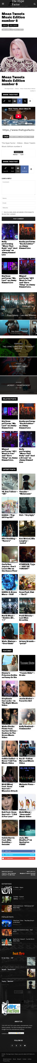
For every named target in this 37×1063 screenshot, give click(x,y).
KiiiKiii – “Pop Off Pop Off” (8, 516)
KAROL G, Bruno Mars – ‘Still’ (9, 593)
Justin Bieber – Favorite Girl (26, 699)
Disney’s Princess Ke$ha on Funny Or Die (9, 675)
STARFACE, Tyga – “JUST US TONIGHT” (27, 566)
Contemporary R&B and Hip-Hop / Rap (18, 333)
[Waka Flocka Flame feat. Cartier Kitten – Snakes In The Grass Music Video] (10, 716)
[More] (30, 101)
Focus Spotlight (22, 670)
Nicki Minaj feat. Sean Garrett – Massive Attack (10, 787)
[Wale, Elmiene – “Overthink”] (10, 631)
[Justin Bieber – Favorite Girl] (27, 689)
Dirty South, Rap (5, 724)
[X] (25, 101)
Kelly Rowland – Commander (26, 727)
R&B (20, 512)
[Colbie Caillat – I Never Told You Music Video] (10, 749)
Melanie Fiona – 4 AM (27, 785)
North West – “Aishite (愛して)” (8, 617)
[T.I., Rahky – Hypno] (7, 890)
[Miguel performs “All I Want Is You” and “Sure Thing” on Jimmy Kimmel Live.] (10, 439)
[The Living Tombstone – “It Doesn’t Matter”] (18, 347)
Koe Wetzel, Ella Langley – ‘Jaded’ (27, 540)
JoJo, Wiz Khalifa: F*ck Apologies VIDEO (25, 841)
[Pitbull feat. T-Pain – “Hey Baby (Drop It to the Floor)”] (7, 923)
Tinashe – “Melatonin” (25, 492)
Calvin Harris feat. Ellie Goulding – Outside (8, 841)
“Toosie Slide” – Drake (27, 674)
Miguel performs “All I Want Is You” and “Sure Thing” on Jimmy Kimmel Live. (10, 454)
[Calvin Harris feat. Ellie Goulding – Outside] (10, 828)
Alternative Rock (18, 343)
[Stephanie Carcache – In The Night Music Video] (10, 689)
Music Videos (5, 696)
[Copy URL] (4, 101)
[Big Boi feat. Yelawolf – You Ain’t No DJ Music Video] (7, 941)
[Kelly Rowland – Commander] (27, 716)
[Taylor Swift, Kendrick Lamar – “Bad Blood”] (7, 932)
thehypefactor (31, 34)
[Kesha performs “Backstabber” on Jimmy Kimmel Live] (27, 411)
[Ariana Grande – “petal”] (27, 631)
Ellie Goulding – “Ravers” (9, 539)
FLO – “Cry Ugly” (27, 515)
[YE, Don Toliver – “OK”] (10, 482)
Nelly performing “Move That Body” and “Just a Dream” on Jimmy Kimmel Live (27, 455)
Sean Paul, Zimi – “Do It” (26, 593)
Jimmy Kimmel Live (7, 29)
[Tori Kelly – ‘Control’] (7, 899)
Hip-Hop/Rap (4, 489)
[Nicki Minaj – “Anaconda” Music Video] (27, 802)
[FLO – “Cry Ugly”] (27, 505)
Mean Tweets (19, 29)
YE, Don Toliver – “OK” (10, 492)
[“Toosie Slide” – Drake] (27, 663)
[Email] (9, 101)
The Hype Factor (9, 88)
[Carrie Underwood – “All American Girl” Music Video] (7, 908)
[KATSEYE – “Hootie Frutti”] (31, 973)
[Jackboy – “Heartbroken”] (18, 385)
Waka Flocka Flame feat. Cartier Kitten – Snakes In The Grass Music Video (9, 731)
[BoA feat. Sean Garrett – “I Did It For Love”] (10, 802)
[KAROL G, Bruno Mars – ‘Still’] (10, 582)
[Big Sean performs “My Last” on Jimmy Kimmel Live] (10, 411)
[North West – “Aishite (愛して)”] (10, 606)
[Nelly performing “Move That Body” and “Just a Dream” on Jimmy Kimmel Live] (27, 439)
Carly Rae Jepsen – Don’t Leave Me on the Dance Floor (9, 567)
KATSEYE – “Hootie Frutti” (8, 969)
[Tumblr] (16, 1045)
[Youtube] (25, 1045)
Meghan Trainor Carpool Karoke (27, 874)
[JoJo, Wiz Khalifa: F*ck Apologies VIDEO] (27, 828)
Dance (20, 489)
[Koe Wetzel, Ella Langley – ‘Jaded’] (27, 529)
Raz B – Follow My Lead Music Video (26, 760)
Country (21, 536)
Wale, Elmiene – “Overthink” (9, 642)
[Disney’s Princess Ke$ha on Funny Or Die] (10, 663)
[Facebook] (19, 101)
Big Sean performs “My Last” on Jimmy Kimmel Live (9, 424)
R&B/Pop (16, 898)
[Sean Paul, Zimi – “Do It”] (27, 582)
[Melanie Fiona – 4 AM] (27, 774)
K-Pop (3, 512)
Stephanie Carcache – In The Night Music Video (10, 701)
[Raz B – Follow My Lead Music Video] (27, 749)
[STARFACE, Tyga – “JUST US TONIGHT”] (27, 554)
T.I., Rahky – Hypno (18, 887)
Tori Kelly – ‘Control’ (18, 896)
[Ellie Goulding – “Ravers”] (10, 529)
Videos (5, 25)
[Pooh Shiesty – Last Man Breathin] (27, 606)
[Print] (14, 101)
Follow (32, 854)
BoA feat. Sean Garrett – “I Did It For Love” (9, 814)
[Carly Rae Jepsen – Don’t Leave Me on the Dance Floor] (10, 554)
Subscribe (31, 858)
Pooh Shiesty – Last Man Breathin (26, 617)
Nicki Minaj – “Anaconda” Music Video (25, 814)
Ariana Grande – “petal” (27, 642)
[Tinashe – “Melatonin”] (27, 482)
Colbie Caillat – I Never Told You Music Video (10, 760)
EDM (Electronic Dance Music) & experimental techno (12, 983)
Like (33, 851)
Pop (3, 589)
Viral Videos (13, 25)
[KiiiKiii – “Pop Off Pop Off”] (10, 505)
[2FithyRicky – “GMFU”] (18, 366)
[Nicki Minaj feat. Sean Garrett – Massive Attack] (10, 774)
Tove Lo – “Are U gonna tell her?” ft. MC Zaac (9, 874)
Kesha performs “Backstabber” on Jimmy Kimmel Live (27, 424)
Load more (18, 992)
